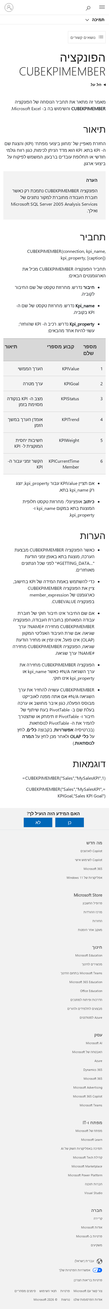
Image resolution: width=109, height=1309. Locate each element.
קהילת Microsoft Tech (87, 1157)
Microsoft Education (88, 955)
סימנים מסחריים (25, 1291)
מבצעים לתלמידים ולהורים (84, 1008)
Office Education (91, 991)
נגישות (65, 1299)
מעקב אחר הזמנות (90, 930)
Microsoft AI (94, 1043)
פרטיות (65, 1291)
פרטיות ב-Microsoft (89, 1236)
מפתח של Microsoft (88, 1131)
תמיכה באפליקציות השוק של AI (81, 1148)
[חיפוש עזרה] (89, 7)
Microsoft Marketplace (87, 1166)
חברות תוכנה (93, 1184)
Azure (98, 1061)
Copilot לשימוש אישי (88, 860)
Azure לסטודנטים (91, 1017)
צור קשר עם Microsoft (88, 1291)
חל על (96, 84)
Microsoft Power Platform (85, 1175)
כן (69, 822)
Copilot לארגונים (91, 851)
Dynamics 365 (92, 1070)
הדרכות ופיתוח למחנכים (86, 1000)
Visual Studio (93, 1193)
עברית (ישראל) (84, 1261)
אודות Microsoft (91, 1227)
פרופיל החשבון (92, 903)
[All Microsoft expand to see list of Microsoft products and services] (102, 7)
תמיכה (98, 19)
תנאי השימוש (48, 1291)
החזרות (97, 921)
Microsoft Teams (91, 1105)
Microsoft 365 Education (85, 982)
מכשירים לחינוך (92, 964)
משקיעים (96, 1245)
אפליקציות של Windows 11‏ (84, 877)
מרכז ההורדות (93, 912)
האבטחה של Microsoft (87, 1052)
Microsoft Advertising (87, 1087)
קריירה (98, 1218)
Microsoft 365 (93, 869)
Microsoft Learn (91, 1139)
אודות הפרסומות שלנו (88, 1299)
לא (38, 822)
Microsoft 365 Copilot (87, 1096)
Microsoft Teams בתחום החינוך (81, 973)
